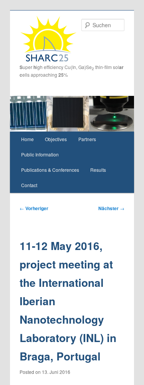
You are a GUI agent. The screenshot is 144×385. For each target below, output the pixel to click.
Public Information (40, 154)
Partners (87, 139)
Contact (29, 185)
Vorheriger (34, 208)
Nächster (111, 208)
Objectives (56, 139)
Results (98, 169)
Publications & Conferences (50, 169)
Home (27, 139)
